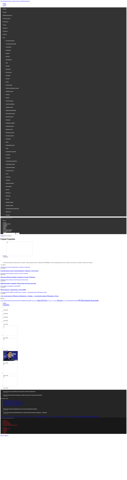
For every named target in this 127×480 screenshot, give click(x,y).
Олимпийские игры (50, 300)
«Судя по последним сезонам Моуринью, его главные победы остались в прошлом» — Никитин (25, 319)
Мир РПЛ (40, 300)
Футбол (4, 9)
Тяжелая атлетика (10, 183)
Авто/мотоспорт (6, 18)
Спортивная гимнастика (11, 161)
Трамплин (8, 176)
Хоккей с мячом (9, 205)
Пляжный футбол (10, 126)
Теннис (4, 24)
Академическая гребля (11, 43)
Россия (59, 300)
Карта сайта (6, 421)
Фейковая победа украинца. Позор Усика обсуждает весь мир (18, 283)
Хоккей (4, 12)
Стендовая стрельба (10, 167)
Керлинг (8, 94)
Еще (4, 37)
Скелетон (8, 154)
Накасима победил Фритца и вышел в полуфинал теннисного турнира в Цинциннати (22, 312)
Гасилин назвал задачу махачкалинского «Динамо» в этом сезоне (19, 270)
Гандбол (8, 78)
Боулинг (8, 66)
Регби (7, 142)
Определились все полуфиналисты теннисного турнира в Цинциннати (19, 308)
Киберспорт (5, 21)
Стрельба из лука (10, 170)
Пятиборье (8, 138)
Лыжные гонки (9, 107)
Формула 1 (8, 192)
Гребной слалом (9, 91)
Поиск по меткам (7, 423)
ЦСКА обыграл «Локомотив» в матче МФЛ (13, 289)
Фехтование (8, 186)
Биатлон (5, 34)
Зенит (27, 300)
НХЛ (45, 300)
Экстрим (8, 214)
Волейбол (8, 75)
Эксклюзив (94, 300)
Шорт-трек (8, 211)
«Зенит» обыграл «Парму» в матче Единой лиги (14, 386)
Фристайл (8, 195)
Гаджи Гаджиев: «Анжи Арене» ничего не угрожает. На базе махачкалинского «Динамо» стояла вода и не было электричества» (49, 260)
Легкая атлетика (9, 100)
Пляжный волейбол (10, 123)
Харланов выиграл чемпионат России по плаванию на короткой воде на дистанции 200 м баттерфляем (26, 374)
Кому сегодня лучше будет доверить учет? (12, 404)
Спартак (64, 300)
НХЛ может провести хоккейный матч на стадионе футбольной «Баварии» (20, 316)
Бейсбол (8, 53)
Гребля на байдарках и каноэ (12, 88)
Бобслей (8, 56)
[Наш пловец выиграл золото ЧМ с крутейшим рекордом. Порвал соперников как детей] (10, 360)
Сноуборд (8, 157)
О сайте (5, 420)
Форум (4, 220)
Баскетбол (5, 31)
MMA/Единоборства (7, 15)
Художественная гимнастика (12, 208)
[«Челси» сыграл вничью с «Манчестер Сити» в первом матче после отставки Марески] (10, 335)
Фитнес (7, 189)
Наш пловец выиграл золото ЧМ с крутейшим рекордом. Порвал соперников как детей (23, 361)
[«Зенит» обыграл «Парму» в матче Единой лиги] (10, 385)
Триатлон (8, 180)
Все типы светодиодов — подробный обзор (13, 403)
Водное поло (9, 72)
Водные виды (18, 300)
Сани (7, 148)
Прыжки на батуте (10, 132)
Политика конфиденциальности (10, 425)
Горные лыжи (9, 85)
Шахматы (5, 28)
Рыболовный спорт (10, 145)
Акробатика (8, 47)
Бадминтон (8, 50)
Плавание (8, 119)
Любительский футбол (11, 110)
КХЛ (30, 300)
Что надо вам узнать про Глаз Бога (11, 400)
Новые (4, 303)
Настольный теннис (10, 113)
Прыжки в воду (9, 129)
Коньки (7, 97)
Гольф (7, 81)
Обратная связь (6, 422)
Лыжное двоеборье (10, 104)
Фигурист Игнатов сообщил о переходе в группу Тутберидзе (18, 277)
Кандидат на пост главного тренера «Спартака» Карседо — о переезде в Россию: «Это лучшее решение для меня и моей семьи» (32, 349)
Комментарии (6, 305)
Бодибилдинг (9, 59)
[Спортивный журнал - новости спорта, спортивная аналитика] (15, 1)
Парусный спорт (9, 116)
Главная (2, 235)
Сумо (7, 173)
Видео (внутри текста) (9, 300)
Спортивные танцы (10, 164)
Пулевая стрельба (10, 135)
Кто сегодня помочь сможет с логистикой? (12, 401)
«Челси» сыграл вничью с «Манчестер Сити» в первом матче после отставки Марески (22, 336)
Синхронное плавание (11, 151)
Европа (24, 300)
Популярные (6, 304)
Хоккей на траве (9, 202)
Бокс (7, 62)
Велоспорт (8, 69)
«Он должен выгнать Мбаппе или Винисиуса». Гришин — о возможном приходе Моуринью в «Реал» (30, 296)
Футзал (7, 199)
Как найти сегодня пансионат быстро (11, 405)
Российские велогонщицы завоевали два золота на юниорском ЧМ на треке (20, 323)
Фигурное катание (10, 40)
